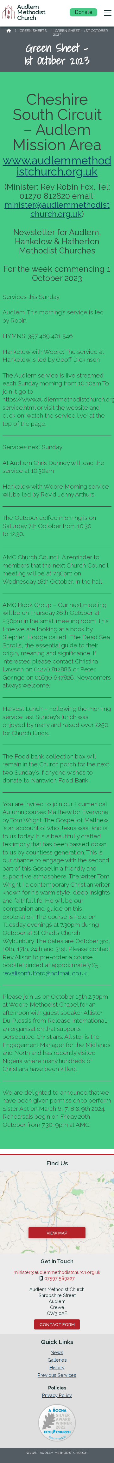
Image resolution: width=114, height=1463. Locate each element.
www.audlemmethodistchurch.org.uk (57, 166)
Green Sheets (33, 30)
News (57, 1352)
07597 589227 (59, 1278)
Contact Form (57, 1324)
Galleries (57, 1360)
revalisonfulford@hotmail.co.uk (45, 973)
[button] (107, 13)
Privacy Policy (57, 1395)
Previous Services (57, 1375)
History (57, 1367)
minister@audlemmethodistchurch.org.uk (57, 209)
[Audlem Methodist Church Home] (9, 13)
